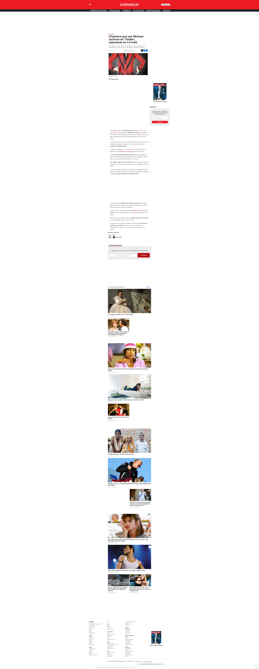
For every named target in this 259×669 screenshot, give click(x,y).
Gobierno (91, 636)
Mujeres (91, 631)
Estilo (108, 633)
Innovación (128, 622)
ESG (90, 630)
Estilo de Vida (128, 654)
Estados (91, 642)
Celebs (109, 627)
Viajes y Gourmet (93, 655)
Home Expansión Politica (95, 624)
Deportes (109, 635)
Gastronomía (128, 648)
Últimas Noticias (98, 10)
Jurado (127, 656)
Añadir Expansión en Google (130, 50)
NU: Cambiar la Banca (159, 101)
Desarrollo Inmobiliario (112, 644)
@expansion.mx (131, 661)
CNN (114, 235)
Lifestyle (127, 643)
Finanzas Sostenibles (130, 621)
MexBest (127, 647)
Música (109, 638)
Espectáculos (92, 648)
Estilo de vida (110, 629)
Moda (90, 652)
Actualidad (127, 629)
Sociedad (91, 644)
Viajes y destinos (129, 651)
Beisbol (127, 638)
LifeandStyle (92, 633)
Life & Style (109, 631)
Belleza (91, 653)
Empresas (115, 10)
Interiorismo (110, 648)
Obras (90, 629)
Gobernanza (110, 654)
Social (108, 653)
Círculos (91, 651)
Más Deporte (128, 642)
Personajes (128, 652)
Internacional (153, 10)
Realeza (91, 649)
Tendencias (111, 34)
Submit (144, 255)
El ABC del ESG (129, 624)
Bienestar (127, 653)
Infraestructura (110, 645)
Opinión (91, 643)
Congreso (91, 639)
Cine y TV (109, 636)
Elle (108, 624)
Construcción (110, 643)
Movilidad (109, 656)
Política (126, 10)
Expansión (91, 621)
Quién (90, 647)
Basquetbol (128, 640)
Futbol (126, 636)
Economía (138, 10)
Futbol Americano (129, 639)
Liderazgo (127, 630)
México (91, 638)
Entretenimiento (111, 634)
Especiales (128, 633)
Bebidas (127, 649)
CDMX (90, 640)
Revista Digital (165, 4)
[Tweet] (142, 50)
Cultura (109, 621)
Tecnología (168, 10)
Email (123, 256)
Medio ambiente (111, 652)
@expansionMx (114, 79)
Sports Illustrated (129, 635)
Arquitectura (110, 647)
